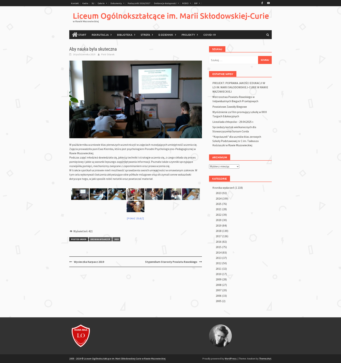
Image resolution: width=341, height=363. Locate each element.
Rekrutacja (100, 34)
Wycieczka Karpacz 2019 (89, 261)
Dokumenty (116, 3)
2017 (218, 236)
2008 (218, 285)
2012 (218, 263)
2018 (218, 231)
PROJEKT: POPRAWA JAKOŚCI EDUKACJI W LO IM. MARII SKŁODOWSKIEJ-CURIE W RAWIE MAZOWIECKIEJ (240, 87)
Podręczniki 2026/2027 (139, 3)
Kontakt (75, 3)
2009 (218, 279)
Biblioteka (124, 34)
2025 (218, 204)
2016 (218, 241)
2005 (218, 301)
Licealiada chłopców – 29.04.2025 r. (233, 121)
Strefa (145, 34)
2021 (218, 209)
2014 (218, 252)
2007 (218, 290)
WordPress (231, 358)
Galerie (101, 3)
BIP (195, 3)
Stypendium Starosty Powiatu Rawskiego (171, 261)
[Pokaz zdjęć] (135, 218)
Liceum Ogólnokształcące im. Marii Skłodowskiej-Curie (171, 16)
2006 (218, 295)
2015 (218, 247)
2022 (218, 214)
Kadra (85, 3)
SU (93, 3)
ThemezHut (265, 358)
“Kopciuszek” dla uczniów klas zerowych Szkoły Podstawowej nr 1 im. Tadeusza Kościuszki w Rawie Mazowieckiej (236, 141)
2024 (218, 198)
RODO (185, 3)
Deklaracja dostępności (165, 3)
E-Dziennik (165, 34)
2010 (218, 274)
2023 (218, 193)
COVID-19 (209, 34)
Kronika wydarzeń (100, 239)
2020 (218, 220)
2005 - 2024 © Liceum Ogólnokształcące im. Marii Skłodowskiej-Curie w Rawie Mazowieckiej (117, 358)
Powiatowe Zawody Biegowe (229, 106)
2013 (218, 258)
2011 (218, 268)
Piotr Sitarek (108, 54)
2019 (116, 239)
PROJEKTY (188, 34)
